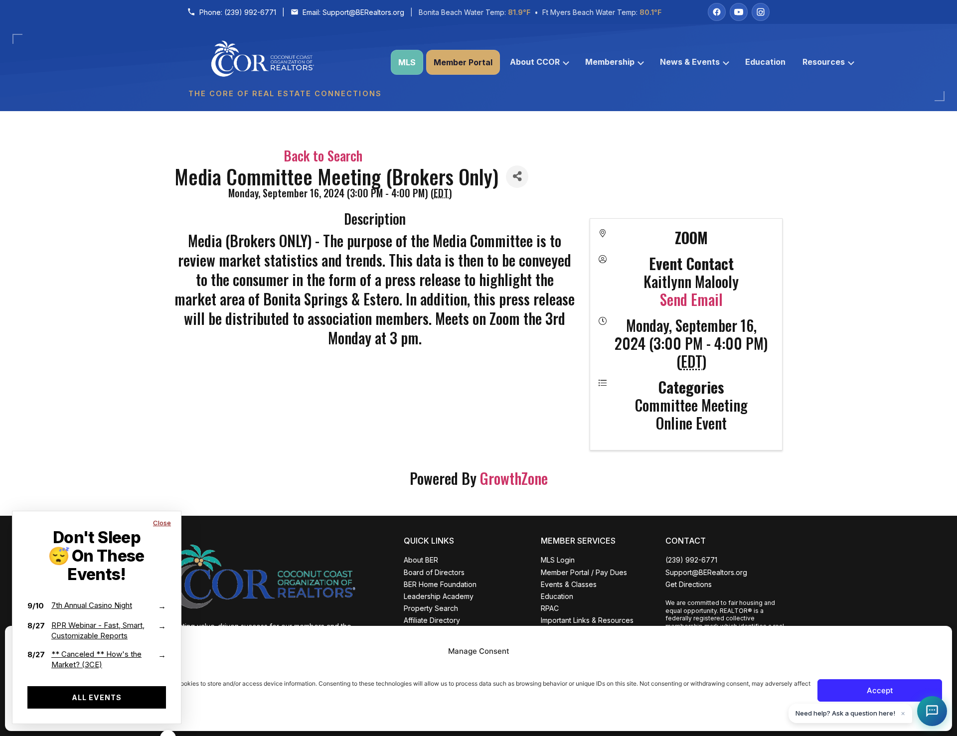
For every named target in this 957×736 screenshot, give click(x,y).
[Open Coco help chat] (932, 711)
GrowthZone (514, 478)
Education (765, 62)
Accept (880, 690)
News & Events (690, 62)
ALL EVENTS (97, 697)
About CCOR (535, 62)
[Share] (517, 176)
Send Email (691, 299)
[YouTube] (739, 12)
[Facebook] (717, 12)
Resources (823, 62)
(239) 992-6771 (250, 12)
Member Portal (463, 62)
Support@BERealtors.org (363, 12)
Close (162, 523)
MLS (407, 62)
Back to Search (323, 155)
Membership (610, 62)
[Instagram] (761, 12)
